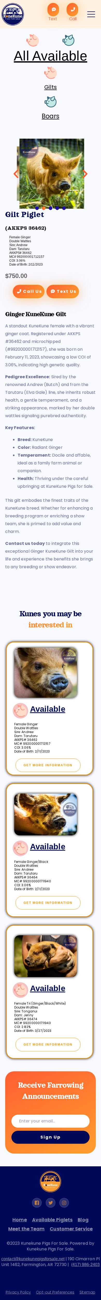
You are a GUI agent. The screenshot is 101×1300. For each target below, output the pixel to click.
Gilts (50, 87)
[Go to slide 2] (44, 208)
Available (47, 709)
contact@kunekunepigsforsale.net (32, 1259)
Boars (50, 116)
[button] (15, 173)
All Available (50, 55)
